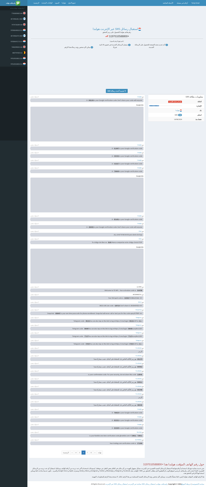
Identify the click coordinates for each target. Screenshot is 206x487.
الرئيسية (36, 3)
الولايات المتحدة (47, 3)
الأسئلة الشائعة (168, 3)
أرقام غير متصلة (182, 3)
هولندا (64, 3)
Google (139, 97)
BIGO (140, 302)
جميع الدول (72, 3)
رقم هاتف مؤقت (162, 484)
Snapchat (139, 310)
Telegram (139, 317)
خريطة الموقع (186, 484)
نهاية (99, 452)
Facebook (139, 348)
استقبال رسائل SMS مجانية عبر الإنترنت (141, 484)
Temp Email (195, 3)
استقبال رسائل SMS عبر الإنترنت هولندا (115, 29)
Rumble (139, 432)
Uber (140, 231)
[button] (29, 3)
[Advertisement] (13, 103)
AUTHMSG (138, 440)
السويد (57, 3)
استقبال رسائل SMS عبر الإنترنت (116, 484)
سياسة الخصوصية (198, 484)
